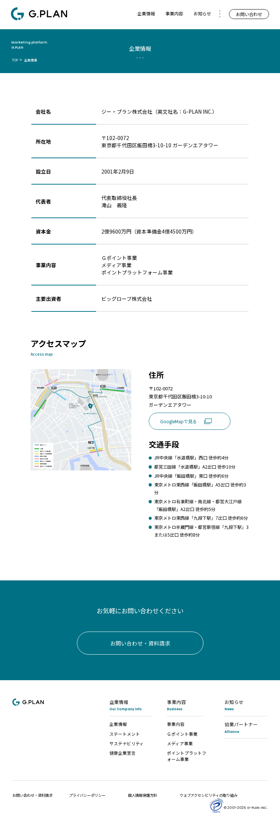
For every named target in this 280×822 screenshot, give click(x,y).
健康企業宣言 (122, 753)
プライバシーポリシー (87, 795)
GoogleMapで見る (192, 422)
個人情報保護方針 (142, 795)
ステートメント (124, 734)
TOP (15, 60)
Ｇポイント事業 (182, 734)
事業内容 (176, 704)
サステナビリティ (126, 743)
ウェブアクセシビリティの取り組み (208, 795)
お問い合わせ (249, 14)
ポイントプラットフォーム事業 (186, 756)
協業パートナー (241, 727)
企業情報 (125, 704)
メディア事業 (180, 743)
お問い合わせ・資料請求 (140, 643)
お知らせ (202, 13)
